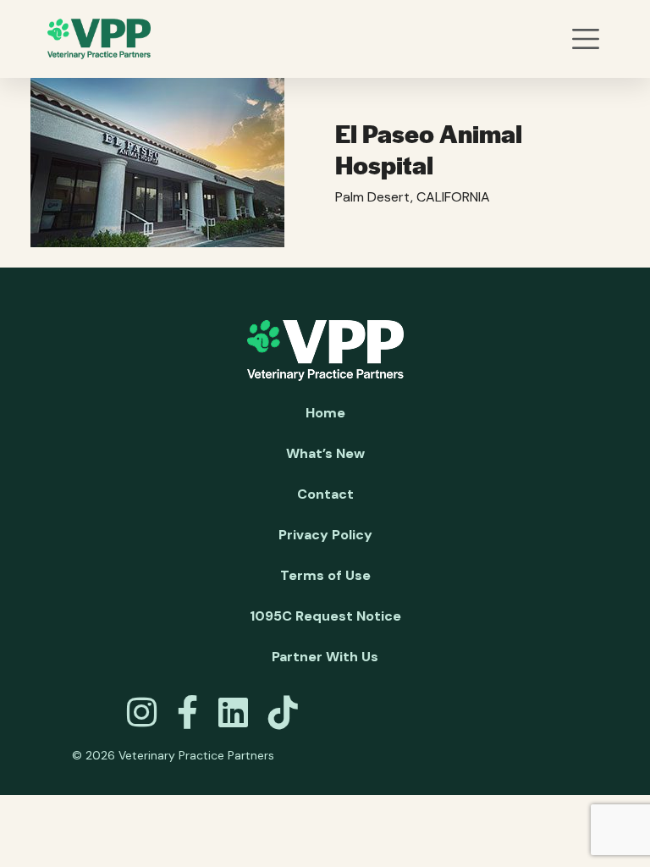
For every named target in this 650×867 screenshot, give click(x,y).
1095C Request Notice (325, 616)
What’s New (325, 453)
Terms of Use (325, 575)
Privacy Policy (325, 535)
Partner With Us (325, 656)
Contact (325, 494)
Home (325, 413)
